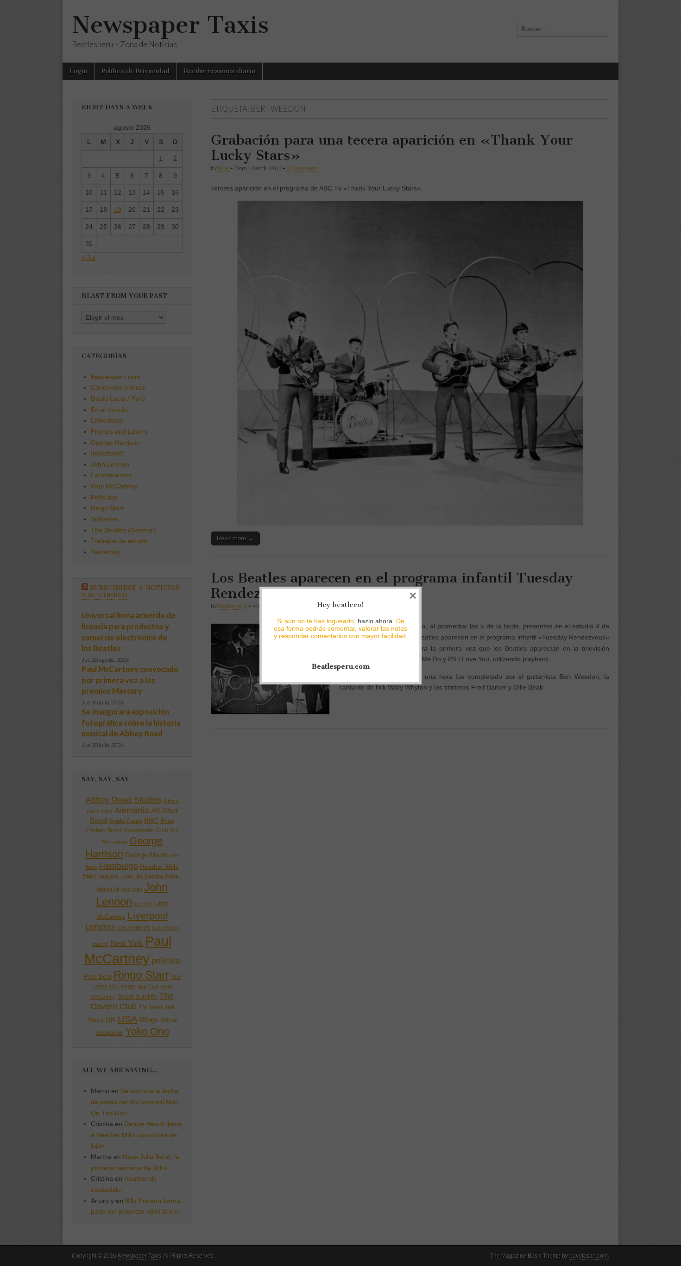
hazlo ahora (375, 621)
